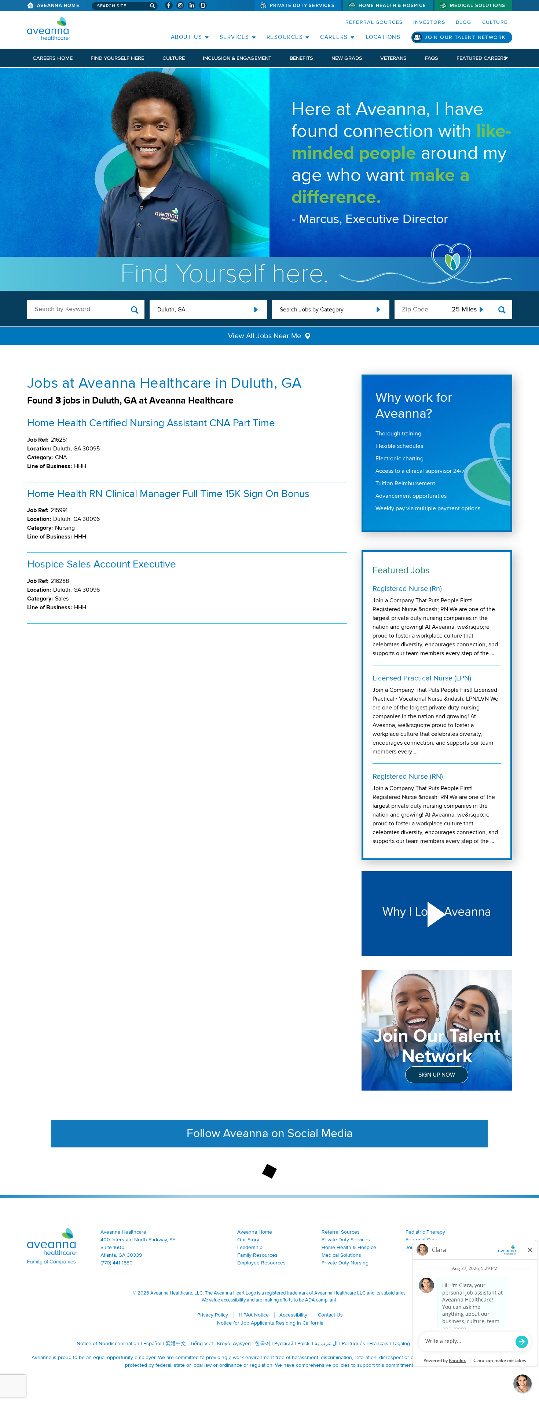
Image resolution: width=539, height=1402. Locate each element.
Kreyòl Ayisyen (234, 1343)
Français (378, 1343)
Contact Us (330, 1315)
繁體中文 (175, 1343)
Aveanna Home (58, 5)
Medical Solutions (477, 5)
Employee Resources (261, 1263)
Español (152, 1343)
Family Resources (257, 1255)
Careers (334, 37)
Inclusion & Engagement (237, 58)
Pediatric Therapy (425, 1232)
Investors (429, 22)
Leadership (250, 1247)
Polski (304, 1343)
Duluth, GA (171, 309)
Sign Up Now (436, 1074)
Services (234, 37)
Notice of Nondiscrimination (108, 1343)
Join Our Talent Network (465, 37)
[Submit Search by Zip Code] (502, 310)
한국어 (262, 1343)
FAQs (431, 58)
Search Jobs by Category (312, 309)
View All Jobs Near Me (264, 336)
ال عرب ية (326, 1343)
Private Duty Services (302, 5)
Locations (383, 37)
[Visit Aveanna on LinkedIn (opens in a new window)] (191, 5)
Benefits (301, 58)
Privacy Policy (212, 1315)
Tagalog (401, 1343)
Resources (285, 37)
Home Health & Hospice (392, 5)
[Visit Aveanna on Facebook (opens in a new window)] (169, 5)
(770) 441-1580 (116, 1263)
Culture (495, 22)
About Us (186, 37)
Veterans (393, 58)
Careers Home (53, 58)
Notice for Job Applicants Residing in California (270, 1323)
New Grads (346, 58)
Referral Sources (374, 22)
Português (353, 1343)
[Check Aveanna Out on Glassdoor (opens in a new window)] (203, 5)
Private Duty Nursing (345, 1263)
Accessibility (293, 1315)
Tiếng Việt (201, 1343)
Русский (283, 1343)
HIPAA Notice (254, 1315)
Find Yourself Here (117, 58)
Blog (464, 22)
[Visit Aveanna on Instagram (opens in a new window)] (180, 5)
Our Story (248, 1240)
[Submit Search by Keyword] (135, 310)
